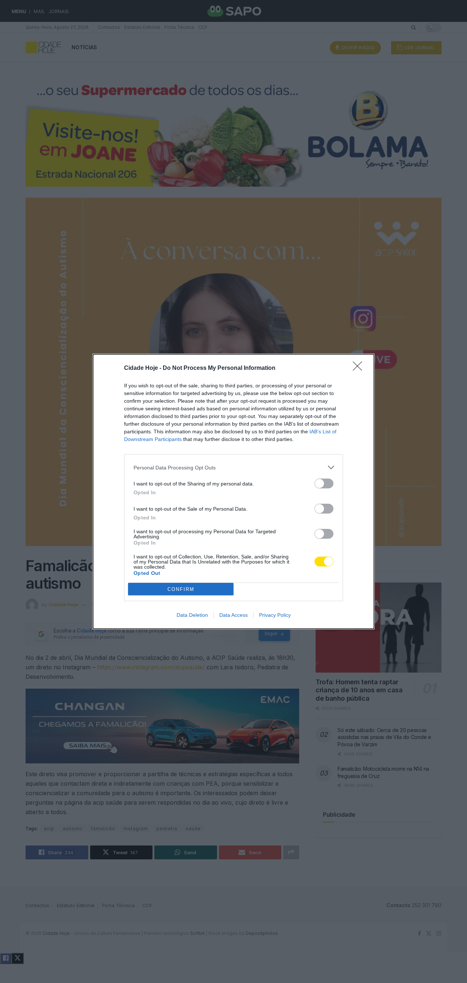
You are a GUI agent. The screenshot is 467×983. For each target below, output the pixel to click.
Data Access (233, 615)
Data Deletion (192, 615)
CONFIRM (180, 589)
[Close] (360, 368)
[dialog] (233, 491)
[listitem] (233, 467)
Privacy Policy (275, 615)
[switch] (323, 483)
